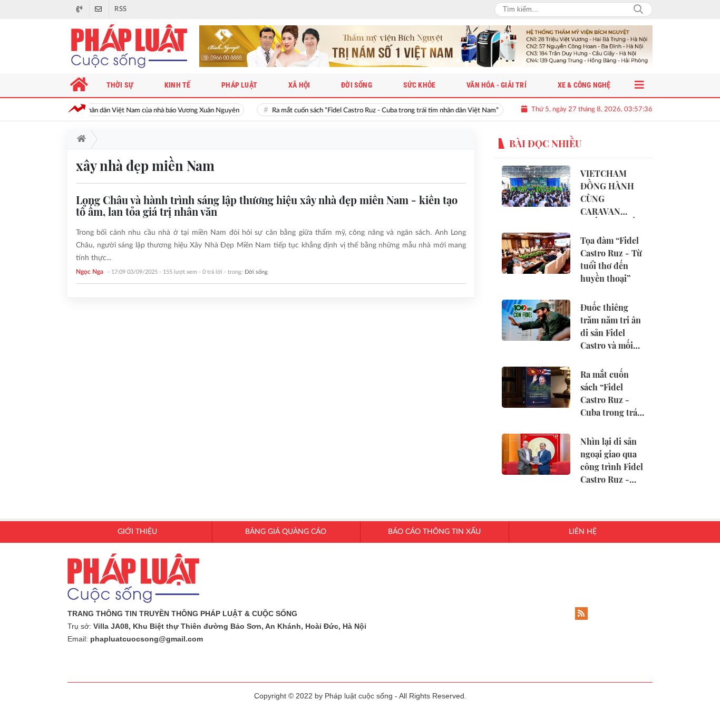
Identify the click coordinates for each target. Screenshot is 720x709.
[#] (426, 46)
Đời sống (256, 272)
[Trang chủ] (79, 139)
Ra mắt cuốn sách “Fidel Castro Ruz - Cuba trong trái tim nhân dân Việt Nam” (370, 110)
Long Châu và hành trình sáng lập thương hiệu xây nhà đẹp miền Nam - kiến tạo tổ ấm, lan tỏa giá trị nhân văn (267, 205)
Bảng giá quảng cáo (285, 531)
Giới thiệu (137, 531)
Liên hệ (583, 531)
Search (638, 9)
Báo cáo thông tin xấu (434, 531)
